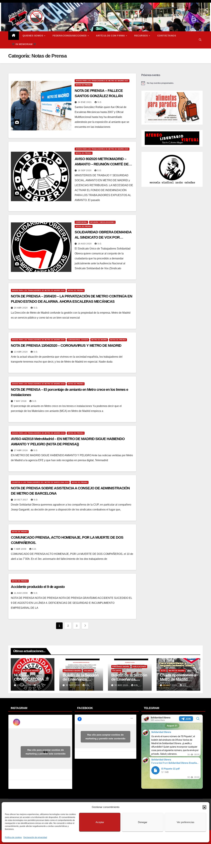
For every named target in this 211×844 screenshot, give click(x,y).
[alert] (172, 83)
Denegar (142, 822)
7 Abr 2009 (20, 549)
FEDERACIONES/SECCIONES (70, 35)
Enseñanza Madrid (72, 671)
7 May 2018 (20, 401)
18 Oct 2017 (21, 500)
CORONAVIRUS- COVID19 (78, 340)
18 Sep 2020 (85, 170)
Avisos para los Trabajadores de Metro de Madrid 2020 (102, 149)
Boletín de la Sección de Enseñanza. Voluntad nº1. (129, 679)
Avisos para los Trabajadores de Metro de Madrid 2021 (102, 81)
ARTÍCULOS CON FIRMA (110, 35)
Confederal (81, 222)
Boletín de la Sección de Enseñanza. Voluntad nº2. (81, 679)
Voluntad (88, 671)
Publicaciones (139, 666)
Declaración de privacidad (35, 837)
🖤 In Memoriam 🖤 (24, 44)
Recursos (141, 35)
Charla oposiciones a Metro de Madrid (178, 677)
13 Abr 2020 (21, 352)
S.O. (99, 102)
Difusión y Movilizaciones (102, 222)
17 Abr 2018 (21, 450)
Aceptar (100, 822)
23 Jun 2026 (24, 685)
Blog (17, 671)
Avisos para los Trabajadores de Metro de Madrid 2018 (38, 384)
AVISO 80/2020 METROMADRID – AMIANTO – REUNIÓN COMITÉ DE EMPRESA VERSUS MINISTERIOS (102, 164)
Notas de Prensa (83, 85)
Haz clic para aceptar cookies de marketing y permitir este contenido (46, 752)
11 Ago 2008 (21, 593)
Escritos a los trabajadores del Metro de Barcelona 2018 (40, 482)
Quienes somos (33, 35)
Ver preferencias (185, 822)
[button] (204, 807)
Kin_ (39, 685)
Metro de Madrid (99, 340)
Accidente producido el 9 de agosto (38, 587)
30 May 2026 (73, 685)
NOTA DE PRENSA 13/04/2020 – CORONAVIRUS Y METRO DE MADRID (66, 345)
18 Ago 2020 (85, 244)
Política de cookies (13, 837)
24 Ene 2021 (85, 102)
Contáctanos (166, 35)
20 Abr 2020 (21, 308)
